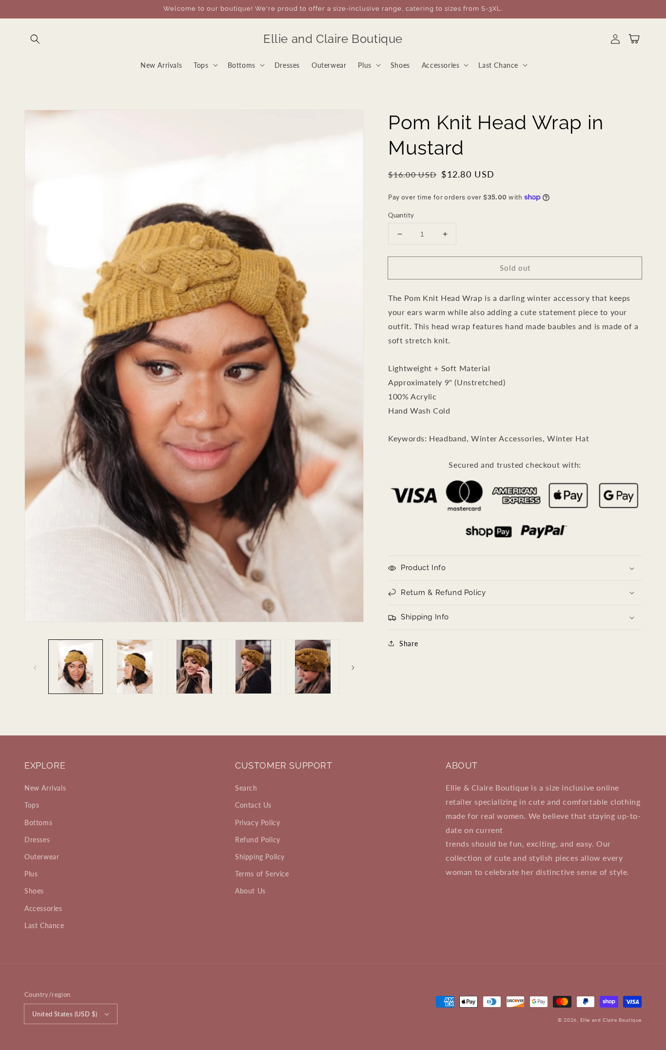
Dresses (37, 839)
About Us (250, 891)
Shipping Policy (260, 856)
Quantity (401, 215)
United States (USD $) (64, 1014)
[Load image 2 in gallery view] (135, 666)
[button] (35, 39)
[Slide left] (35, 666)
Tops (31, 805)
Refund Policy (257, 839)
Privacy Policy (257, 822)
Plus (31, 874)
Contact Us (253, 805)
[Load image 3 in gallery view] (194, 666)
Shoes (34, 891)
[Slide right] (353, 666)
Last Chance (44, 925)
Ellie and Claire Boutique (611, 1020)
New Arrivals (45, 788)
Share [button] (408, 643)
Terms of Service (262, 874)
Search (246, 788)
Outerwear (41, 856)
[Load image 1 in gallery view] (75, 666)
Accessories (43, 908)
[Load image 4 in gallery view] (253, 666)
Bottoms (38, 822)
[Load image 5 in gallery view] (313, 666)
